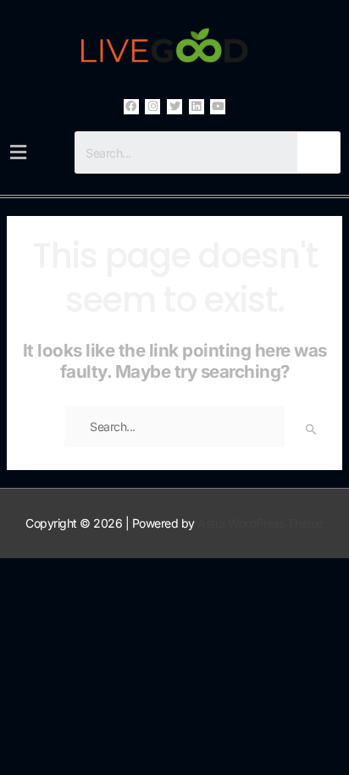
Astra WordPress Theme (260, 523)
